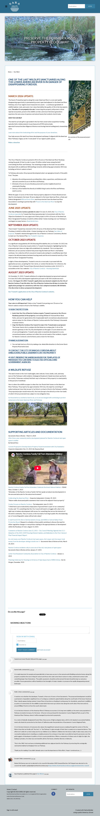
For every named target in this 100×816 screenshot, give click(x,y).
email (16, 810)
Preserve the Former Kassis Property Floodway (50, 40)
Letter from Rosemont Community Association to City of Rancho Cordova (32, 554)
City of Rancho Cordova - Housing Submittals (44, 268)
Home (10, 72)
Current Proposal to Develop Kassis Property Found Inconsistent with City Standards (36, 446)
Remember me (22, 644)
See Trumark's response (35, 236)
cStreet (90, 812)
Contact (14, 789)
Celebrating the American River (18, 498)
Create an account (44, 650)
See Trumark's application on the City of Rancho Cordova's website (31, 292)
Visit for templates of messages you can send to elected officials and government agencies (34, 359)
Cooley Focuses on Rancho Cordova (20, 504)
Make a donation (14, 142)
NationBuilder (88, 810)
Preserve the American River (45, 202)
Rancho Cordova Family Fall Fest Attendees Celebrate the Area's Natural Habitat (34, 487)
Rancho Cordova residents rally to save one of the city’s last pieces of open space (34, 547)
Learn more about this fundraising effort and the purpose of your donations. (32, 132)
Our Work (17, 72)
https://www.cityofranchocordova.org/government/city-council (68, 765)
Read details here (32, 221)
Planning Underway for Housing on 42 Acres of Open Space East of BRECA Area (34, 560)
